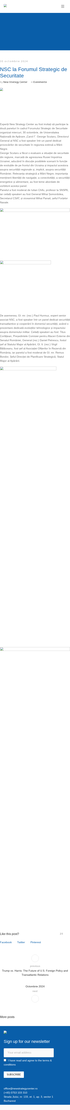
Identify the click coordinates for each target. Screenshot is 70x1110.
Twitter (21, 942)
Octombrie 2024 (35, 986)
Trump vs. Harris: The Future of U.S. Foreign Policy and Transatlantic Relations (35, 972)
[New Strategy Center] (18, 6)
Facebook (6, 942)
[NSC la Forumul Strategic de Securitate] (35, 101)
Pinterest (35, 942)
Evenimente (40, 82)
